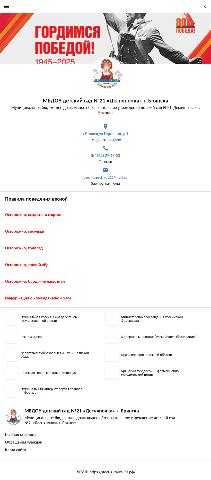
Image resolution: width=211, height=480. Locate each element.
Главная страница (21, 435)
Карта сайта (15, 450)
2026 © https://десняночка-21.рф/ (105, 472)
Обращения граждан (23, 442)
